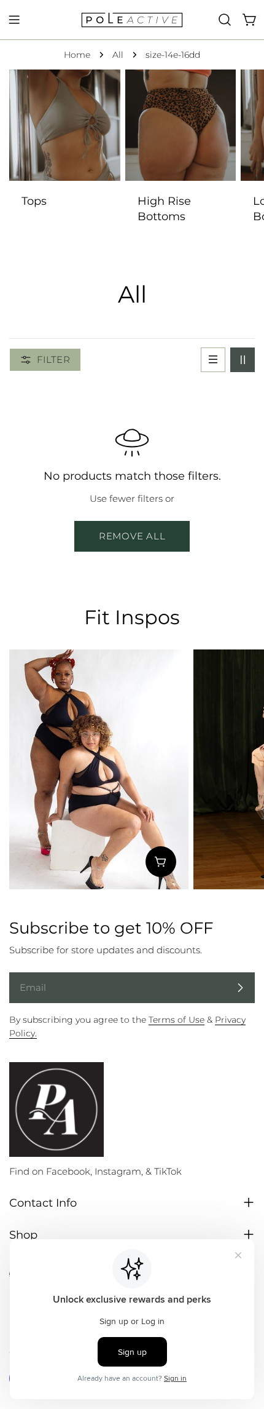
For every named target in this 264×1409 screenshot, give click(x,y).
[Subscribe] (240, 987)
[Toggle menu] (14, 19)
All (117, 55)
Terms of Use (176, 1020)
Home (77, 55)
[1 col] (213, 359)
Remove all (132, 536)
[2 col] (242, 359)
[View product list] (161, 861)
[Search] (224, 19)
